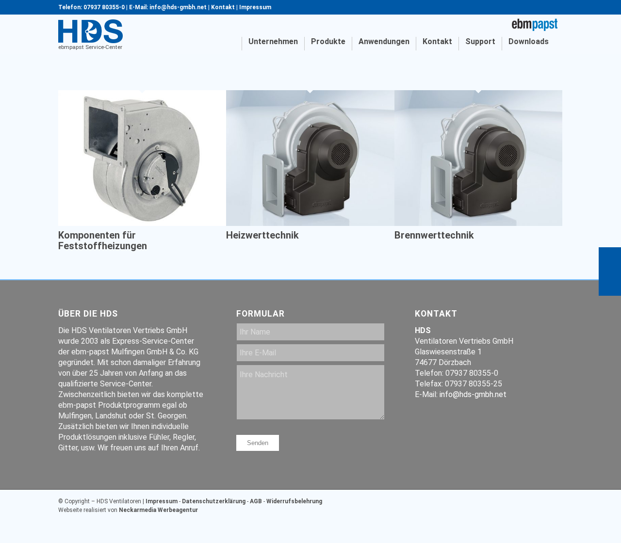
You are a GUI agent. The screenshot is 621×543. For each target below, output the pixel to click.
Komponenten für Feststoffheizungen (102, 240)
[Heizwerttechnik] (310, 223)
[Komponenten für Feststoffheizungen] (142, 223)
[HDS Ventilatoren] (90, 31)
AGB (256, 501)
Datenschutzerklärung (213, 501)
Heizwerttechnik (262, 235)
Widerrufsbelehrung (294, 501)
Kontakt (223, 7)
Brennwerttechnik (434, 235)
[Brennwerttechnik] (478, 223)
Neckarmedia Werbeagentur (158, 510)
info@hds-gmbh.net (473, 394)
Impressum (255, 7)
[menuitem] (232, 43)
